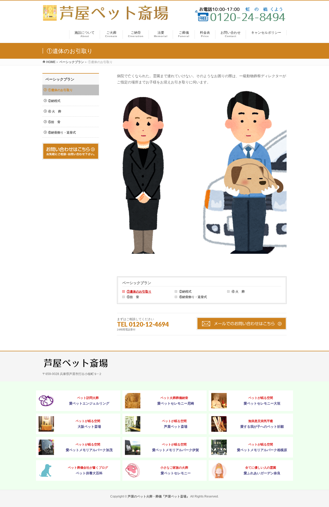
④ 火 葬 (238, 291)
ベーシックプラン (136, 283)
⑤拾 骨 (133, 297)
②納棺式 (185, 291)
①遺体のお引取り (139, 291)
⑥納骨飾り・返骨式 (193, 297)
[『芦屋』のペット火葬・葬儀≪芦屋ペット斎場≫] (106, 18)
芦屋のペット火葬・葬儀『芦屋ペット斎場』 (158, 496)
